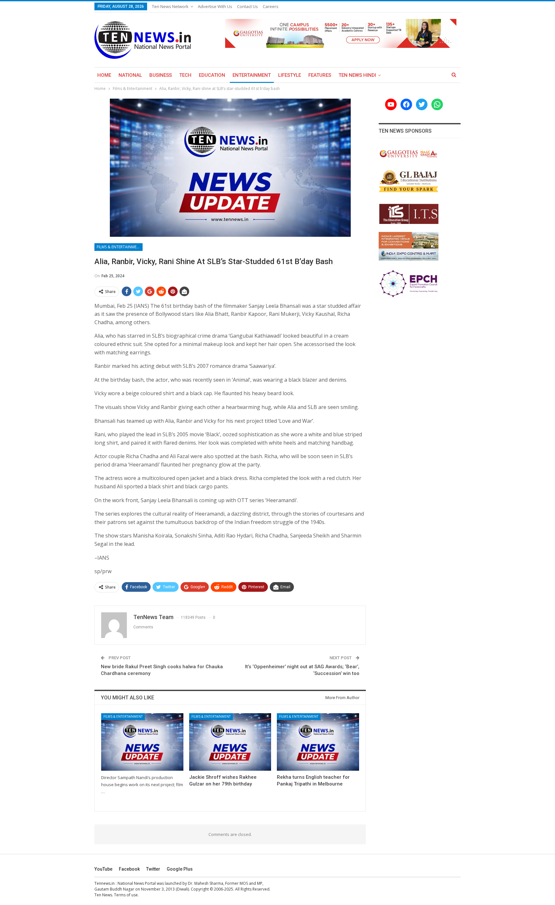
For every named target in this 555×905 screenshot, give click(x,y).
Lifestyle (289, 75)
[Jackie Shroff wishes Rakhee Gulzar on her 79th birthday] (230, 742)
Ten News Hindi (357, 75)
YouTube (103, 869)
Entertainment (252, 75)
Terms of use (126, 895)
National (130, 75)
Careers (270, 6)
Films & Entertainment (119, 247)
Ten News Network (170, 6)
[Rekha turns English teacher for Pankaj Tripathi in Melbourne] (318, 742)
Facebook (129, 869)
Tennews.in (104, 883)
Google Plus (180, 869)
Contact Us (247, 6)
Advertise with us (215, 6)
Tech (185, 75)
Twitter (153, 869)
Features (319, 75)
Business (160, 75)
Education (212, 75)
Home (104, 75)
